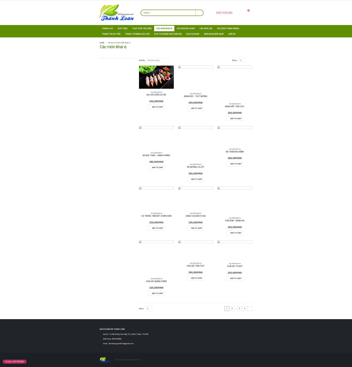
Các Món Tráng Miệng (228, 28)
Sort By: (142, 60)
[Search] (199, 13)
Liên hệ (231, 34)
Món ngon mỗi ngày (214, 34)
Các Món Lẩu (206, 28)
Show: (234, 60)
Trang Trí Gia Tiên (111, 34)
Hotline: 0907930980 (14, 361)
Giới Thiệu (123, 28)
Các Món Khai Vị (164, 28)
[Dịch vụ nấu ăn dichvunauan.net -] (117, 12)
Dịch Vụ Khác (193, 34)
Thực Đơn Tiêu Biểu (142, 28)
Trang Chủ (107, 28)
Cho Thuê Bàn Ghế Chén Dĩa (168, 34)
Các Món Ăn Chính (186, 28)
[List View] (251, 60)
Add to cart (157, 107)
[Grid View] (248, 60)
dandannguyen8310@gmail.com (121, 344)
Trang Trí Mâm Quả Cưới (137, 34)
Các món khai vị (156, 92)
